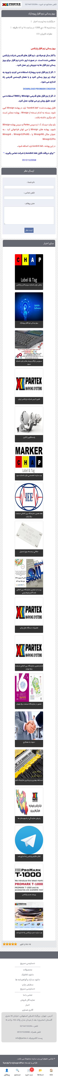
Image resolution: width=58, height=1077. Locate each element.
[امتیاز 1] (3, 943)
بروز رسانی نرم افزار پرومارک (41, 13)
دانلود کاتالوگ (28, 974)
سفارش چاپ (27, 984)
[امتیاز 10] (16, 943)
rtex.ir (25, 1038)
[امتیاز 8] (13, 943)
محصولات (27, 969)
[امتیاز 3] (6, 943)
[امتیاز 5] (9, 943)
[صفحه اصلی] (11, 5)
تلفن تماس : (29, 192)
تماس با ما (27, 995)
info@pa (19, 1038)
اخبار (27, 1005)
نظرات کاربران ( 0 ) (44, 34)
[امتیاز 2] (5, 943)
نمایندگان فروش (27, 1000)
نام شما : (31, 182)
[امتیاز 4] (7, 943)
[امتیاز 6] (10, 943)
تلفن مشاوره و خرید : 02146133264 (41, 4)
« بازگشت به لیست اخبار (44, 21)
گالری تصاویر (27, 1010)
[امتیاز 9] (14, 943)
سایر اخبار (49, 243)
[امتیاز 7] (12, 943)
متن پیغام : (30, 203)
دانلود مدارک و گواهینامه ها (27, 979)
